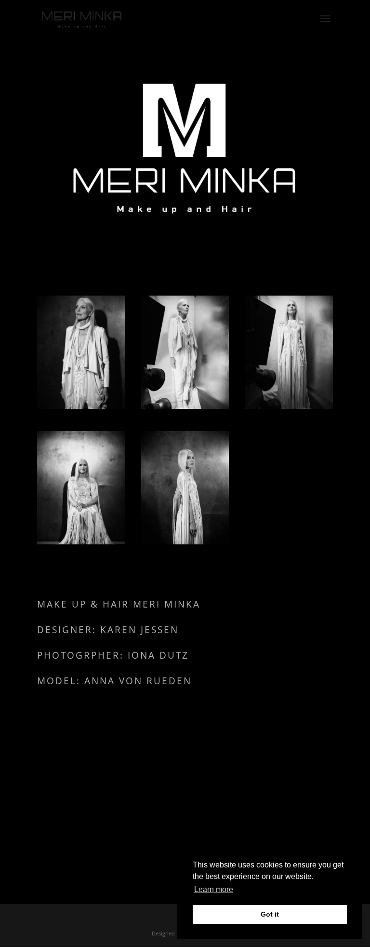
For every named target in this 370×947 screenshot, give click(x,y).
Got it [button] (270, 914)
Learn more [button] (213, 889)
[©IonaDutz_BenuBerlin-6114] (81, 541)
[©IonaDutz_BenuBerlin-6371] (81, 406)
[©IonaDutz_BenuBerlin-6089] (185, 541)
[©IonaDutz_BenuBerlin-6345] (185, 406)
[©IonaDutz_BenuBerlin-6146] (289, 406)
